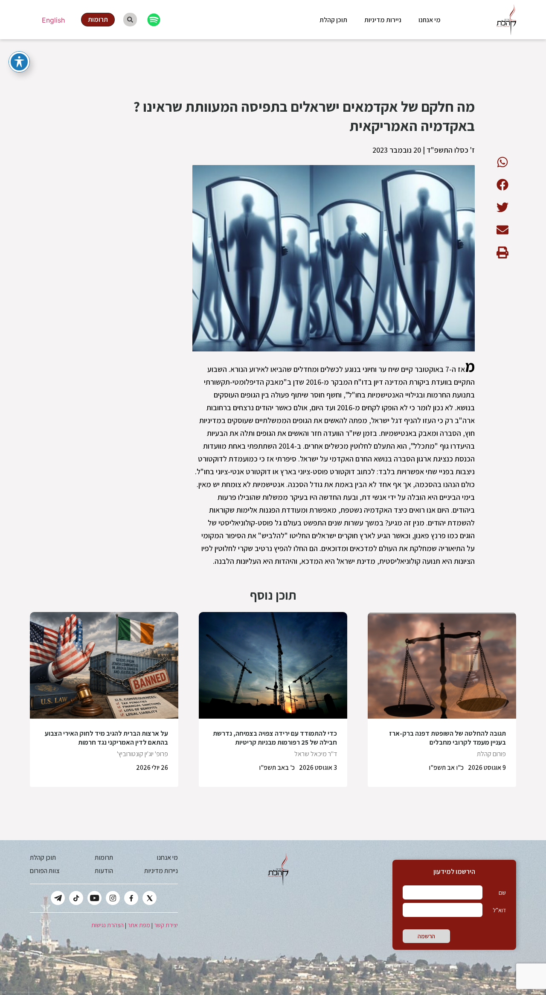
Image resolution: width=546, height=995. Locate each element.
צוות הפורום (44, 870)
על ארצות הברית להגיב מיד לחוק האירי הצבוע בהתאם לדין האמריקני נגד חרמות (106, 738)
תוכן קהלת (333, 19)
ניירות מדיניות (382, 19)
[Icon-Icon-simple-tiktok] (76, 898)
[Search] (130, 19)
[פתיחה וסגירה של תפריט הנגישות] (19, 62)
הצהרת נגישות (107, 925)
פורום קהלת (491, 753)
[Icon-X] (149, 898)
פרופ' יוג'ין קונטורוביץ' (142, 753)
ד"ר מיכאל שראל (315, 753)
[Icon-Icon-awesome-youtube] (94, 898)
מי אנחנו (429, 19)
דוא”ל (499, 910)
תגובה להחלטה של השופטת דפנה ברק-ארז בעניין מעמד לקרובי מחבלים (447, 738)
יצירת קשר (166, 925)
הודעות (104, 870)
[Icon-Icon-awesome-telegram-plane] (58, 898)
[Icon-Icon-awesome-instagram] (113, 898)
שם (502, 892)
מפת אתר (139, 925)
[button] (502, 161)
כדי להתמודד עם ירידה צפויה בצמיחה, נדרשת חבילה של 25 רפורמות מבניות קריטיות (275, 738)
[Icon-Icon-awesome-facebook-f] (131, 898)
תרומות (104, 857)
